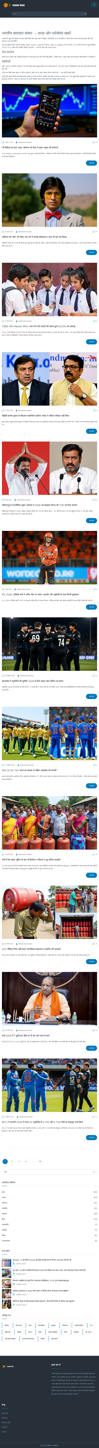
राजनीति (49, 1208)
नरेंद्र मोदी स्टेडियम (10, 1339)
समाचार (49, 1213)
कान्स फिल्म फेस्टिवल (28, 1339)
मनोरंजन (49, 1203)
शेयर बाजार (19, 1325)
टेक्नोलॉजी (49, 1224)
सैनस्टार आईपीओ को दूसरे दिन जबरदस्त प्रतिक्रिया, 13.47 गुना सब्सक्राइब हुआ (41, 1280)
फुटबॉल (53, 1325)
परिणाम (43, 1339)
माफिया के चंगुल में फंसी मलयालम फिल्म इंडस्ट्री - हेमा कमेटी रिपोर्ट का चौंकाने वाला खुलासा (43, 1301)
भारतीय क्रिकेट (79, 1325)
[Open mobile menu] (94, 5)
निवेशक (19, 1332)
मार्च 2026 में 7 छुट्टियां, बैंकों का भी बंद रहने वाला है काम (26, 1035)
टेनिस (65, 1332)
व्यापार (49, 1197)
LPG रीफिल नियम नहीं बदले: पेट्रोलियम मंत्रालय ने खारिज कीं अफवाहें (31, 949)
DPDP (4, 1432)
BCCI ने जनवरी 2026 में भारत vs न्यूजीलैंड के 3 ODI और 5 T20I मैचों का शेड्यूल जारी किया (42, 1122)
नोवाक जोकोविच (52, 1332)
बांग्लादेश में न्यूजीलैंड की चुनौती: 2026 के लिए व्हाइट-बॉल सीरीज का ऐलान (32, 681)
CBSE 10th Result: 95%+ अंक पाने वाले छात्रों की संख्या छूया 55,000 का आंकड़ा (38, 326)
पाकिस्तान (65, 1325)
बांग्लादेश (76, 1332)
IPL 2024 (88, 1332)
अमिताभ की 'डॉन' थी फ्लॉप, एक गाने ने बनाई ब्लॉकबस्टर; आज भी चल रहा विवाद (34, 237)
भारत (30, 1325)
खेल (49, 1192)
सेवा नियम (4, 1418)
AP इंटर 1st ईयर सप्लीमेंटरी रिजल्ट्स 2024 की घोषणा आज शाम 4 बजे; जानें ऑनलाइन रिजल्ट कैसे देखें (49, 1270)
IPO (91, 1325)
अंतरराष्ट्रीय (49, 1240)
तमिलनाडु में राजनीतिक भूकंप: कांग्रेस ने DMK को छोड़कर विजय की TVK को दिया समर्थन (39, 505)
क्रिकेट (7, 1325)
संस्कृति (49, 1230)
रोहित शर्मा (7, 1332)
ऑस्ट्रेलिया (41, 1325)
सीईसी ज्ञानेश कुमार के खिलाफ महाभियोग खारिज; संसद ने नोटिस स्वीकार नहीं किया (35, 415)
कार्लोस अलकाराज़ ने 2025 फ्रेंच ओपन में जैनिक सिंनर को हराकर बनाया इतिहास (40, 1290)
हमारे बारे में (5, 1413)
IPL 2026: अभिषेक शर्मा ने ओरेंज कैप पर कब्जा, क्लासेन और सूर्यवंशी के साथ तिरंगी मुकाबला (40, 594)
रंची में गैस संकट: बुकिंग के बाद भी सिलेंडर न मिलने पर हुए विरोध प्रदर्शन (31, 859)
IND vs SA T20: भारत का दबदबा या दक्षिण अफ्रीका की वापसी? (29, 770)
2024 (30, 1332)
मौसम (49, 1235)
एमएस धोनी (54, 1339)
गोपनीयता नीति (6, 1422)
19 (40, 1161)
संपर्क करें (4, 1427)
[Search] (86, 14)
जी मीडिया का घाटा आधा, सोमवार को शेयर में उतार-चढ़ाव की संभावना (30, 147)
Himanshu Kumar (25, 142)
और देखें (91, 163)
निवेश (40, 1332)
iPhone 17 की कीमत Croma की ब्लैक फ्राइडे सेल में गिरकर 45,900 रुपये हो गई (42, 1260)
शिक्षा (49, 1219)
